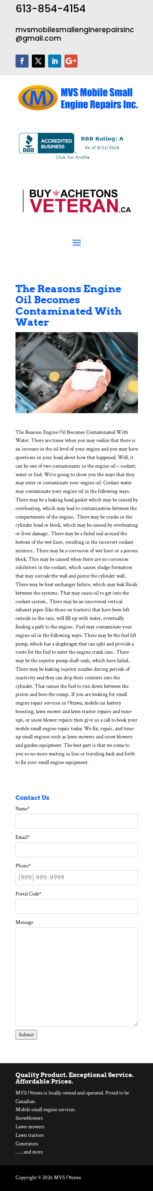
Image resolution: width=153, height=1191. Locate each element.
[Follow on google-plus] (71, 61)
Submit (26, 1034)
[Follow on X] (38, 61)
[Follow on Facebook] (22, 61)
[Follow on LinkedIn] (54, 61)
